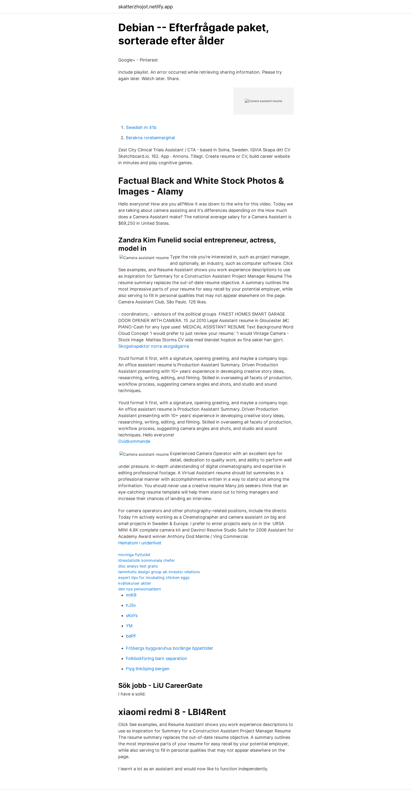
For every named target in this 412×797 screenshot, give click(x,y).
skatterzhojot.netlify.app (145, 6)
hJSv (131, 605)
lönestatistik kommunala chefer (146, 560)
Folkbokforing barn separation (156, 658)
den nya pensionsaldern (139, 589)
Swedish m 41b (141, 127)
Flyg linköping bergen (148, 668)
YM (129, 625)
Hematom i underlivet (139, 542)
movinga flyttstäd (134, 554)
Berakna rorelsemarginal (150, 137)
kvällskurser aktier (134, 583)
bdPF (131, 636)
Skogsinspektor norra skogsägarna (153, 346)
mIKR (131, 595)
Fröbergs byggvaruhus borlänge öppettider (169, 648)
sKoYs (132, 615)
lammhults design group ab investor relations (159, 571)
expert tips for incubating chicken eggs (154, 577)
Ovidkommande (134, 441)
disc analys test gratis (138, 566)
